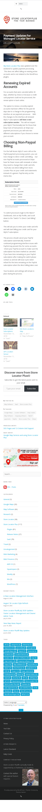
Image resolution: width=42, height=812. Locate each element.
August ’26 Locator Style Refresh (16, 603)
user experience (11, 688)
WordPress (11, 584)
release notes (31, 674)
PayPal (15, 419)
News (6, 723)
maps (8, 665)
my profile (32, 665)
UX (35, 688)
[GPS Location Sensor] (11, 345)
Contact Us (8, 733)
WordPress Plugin (12, 694)
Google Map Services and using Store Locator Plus (21, 436)
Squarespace (12, 569)
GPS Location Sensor (8, 353)
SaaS (16, 404)
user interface (25, 688)
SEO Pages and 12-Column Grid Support (19, 428)
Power (15, 671)
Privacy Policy (9, 738)
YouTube (7, 728)
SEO (25, 678)
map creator (31, 412)
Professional (10, 674)
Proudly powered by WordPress (14, 790)
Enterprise (27, 645)
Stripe (34, 419)
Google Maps (8, 412)
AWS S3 (10, 564)
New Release (19, 668)
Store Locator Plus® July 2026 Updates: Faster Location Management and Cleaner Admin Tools (19, 613)
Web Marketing (9, 554)
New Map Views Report (12, 623)
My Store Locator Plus (12, 66)
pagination (31, 668)
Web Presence (9, 559)
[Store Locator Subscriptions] (11, 322)
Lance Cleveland (10, 749)
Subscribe (31, 388)
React (20, 674)
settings (33, 678)
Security (16, 678)
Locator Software (20, 412)
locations (9, 655)
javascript (32, 651)
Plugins (9, 529)
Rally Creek (8, 754)
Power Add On (27, 671)
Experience (9, 648)
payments (7, 419)
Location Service (21, 655)
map (33, 658)
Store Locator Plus (25, 404)
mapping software (20, 416)
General (6, 499)
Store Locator (9, 519)
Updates (26, 684)
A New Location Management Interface (18, 596)
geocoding (20, 648)
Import (22, 651)
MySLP (30, 416)
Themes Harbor (21, 792)
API (7, 645)
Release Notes (12, 534)
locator (8, 658)
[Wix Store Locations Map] (27, 322)
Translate (20, 705)
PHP (7, 671)
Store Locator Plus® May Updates (17, 630)
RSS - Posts (11, 487)
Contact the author (11, 773)
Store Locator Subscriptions (8, 330)
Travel (6, 544)
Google (31, 648)
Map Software (8, 404)
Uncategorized (9, 549)
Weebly (9, 574)
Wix (8, 579)
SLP (7, 681)
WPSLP (25, 694)
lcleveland (16, 43)
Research (7, 514)
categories (15, 645)
